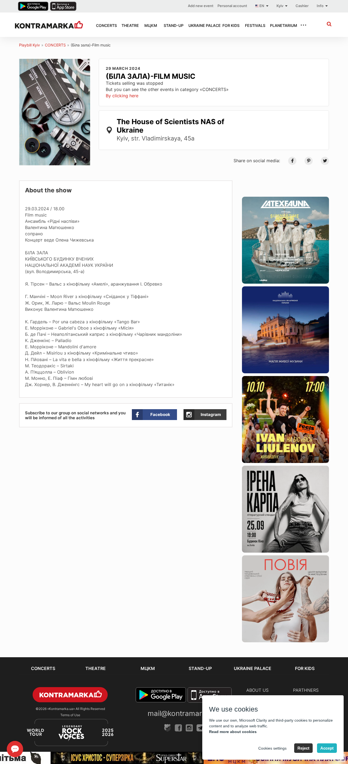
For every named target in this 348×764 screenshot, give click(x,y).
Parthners (306, 690)
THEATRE (128, 25)
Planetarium (280, 25)
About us (257, 690)
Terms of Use (70, 715)
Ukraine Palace (200, 25)
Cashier (302, 6)
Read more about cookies (233, 731)
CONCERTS (104, 25)
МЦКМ (149, 25)
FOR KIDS (228, 25)
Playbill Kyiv (29, 45)
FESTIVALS (252, 25)
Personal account (232, 6)
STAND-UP (171, 25)
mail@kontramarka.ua (184, 713)
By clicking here (122, 95)
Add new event (200, 6)
